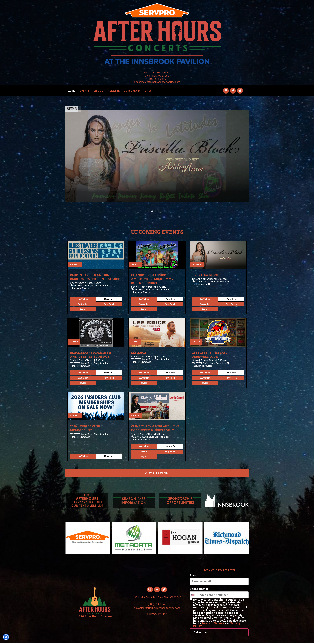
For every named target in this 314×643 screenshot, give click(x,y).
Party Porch (109, 304)
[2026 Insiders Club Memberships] (96, 406)
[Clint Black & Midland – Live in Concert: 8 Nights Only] (157, 406)
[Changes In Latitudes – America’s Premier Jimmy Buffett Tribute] (157, 255)
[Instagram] (226, 91)
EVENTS (84, 90)
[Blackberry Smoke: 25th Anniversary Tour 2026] (157, 156)
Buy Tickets (82, 299)
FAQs (148, 90)
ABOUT (98, 90)
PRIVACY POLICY (157, 614)
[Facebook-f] (233, 91)
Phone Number (199, 589)
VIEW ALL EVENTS (157, 473)
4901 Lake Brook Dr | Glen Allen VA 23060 (157, 597)
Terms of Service (213, 623)
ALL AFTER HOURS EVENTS (124, 90)
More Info (109, 299)
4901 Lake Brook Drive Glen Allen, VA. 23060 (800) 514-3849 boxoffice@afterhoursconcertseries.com (157, 77)
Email (194, 575)
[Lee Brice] (157, 332)
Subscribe (200, 632)
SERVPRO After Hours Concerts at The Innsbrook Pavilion (90, 286)
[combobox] (193, 595)
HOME (71, 90)
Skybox (82, 309)
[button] (145, 211)
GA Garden (83, 304)
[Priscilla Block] (218, 255)
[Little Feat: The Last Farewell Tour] (218, 332)
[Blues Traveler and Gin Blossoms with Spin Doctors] (96, 255)
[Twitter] (240, 91)
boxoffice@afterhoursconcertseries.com (157, 608)
